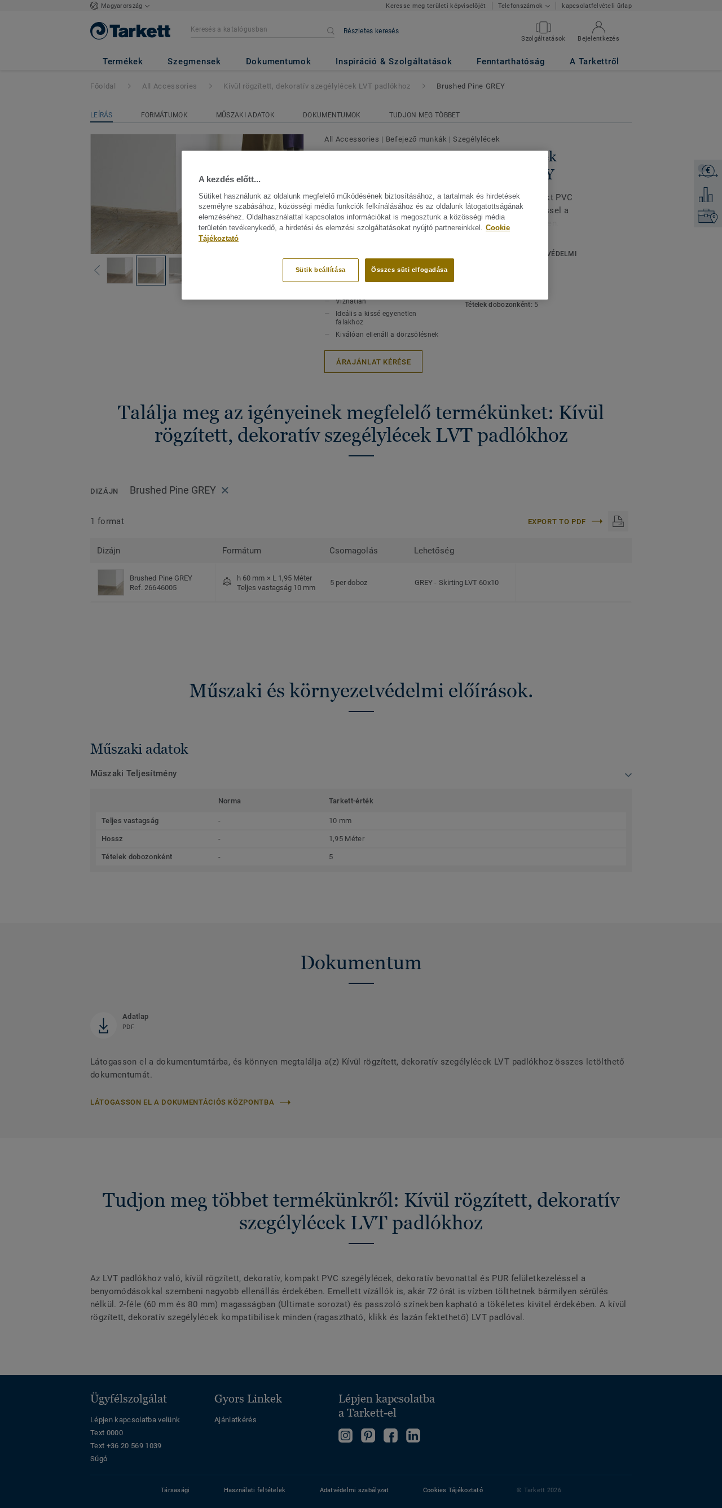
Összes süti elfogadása (409, 269)
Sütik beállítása (321, 269)
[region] (365, 225)
